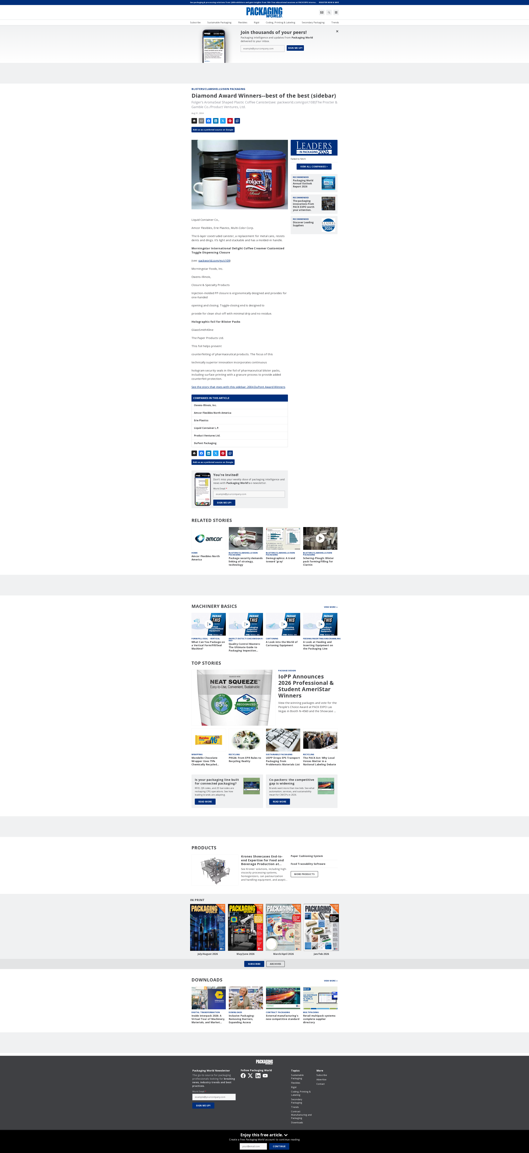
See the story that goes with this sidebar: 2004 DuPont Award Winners (238, 387)
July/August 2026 (208, 954)
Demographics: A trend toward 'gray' (280, 560)
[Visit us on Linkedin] (258, 1075)
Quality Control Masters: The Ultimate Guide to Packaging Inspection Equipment (244, 647)
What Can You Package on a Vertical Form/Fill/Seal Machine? (208, 645)
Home (194, 552)
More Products (304, 874)
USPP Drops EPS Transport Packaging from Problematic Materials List (283, 761)
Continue (279, 1146)
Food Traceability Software (308, 863)
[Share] (208, 121)
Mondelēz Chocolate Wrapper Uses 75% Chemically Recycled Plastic (204, 761)
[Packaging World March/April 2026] (283, 927)
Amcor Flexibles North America (212, 412)
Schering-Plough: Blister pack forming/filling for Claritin (318, 561)
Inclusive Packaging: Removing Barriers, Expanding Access (241, 1019)
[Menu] (336, 12)
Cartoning (272, 638)
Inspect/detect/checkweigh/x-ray (246, 639)
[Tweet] (223, 121)
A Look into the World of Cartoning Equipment (282, 643)
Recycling (234, 754)
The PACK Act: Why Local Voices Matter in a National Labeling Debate (319, 761)
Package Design (287, 670)
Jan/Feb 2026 (321, 954)
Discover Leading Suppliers (303, 224)
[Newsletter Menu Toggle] (322, 12)
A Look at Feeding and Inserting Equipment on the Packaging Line (318, 645)
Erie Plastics (201, 420)
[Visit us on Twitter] (250, 1075)
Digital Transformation (205, 1012)
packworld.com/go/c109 (214, 260)
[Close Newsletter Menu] (337, 31)
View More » (331, 607)
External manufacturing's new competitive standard (282, 1017)
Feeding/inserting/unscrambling (322, 638)
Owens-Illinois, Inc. (205, 405)
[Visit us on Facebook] (243, 1075)
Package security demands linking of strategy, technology (246, 561)
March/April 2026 (283, 954)
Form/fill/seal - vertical (205, 638)
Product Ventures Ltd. (207, 435)
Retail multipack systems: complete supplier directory (319, 1019)
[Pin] (230, 121)
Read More (205, 801)
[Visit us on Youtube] (265, 1075)
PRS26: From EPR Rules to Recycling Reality (245, 759)
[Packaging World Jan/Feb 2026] (321, 927)
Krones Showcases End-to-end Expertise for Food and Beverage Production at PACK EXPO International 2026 (262, 860)
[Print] (194, 121)
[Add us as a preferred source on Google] (237, 121)
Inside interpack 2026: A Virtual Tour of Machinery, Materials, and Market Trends (208, 1019)
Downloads (235, 1012)
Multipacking (311, 1012)
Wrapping (197, 754)
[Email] (201, 121)
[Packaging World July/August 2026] (207, 927)
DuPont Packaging (205, 443)
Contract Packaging (278, 1012)
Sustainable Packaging (279, 754)
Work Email (220, 488)
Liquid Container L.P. (206, 428)
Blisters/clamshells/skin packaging (218, 89)
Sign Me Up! (295, 48)
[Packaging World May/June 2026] (245, 927)
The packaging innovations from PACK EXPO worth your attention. (303, 205)
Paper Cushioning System (307, 856)
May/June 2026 (245, 954)
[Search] (329, 12)
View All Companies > (314, 166)
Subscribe (254, 963)
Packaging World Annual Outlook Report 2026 (303, 183)
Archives (275, 963)
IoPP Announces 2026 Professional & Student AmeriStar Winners (306, 686)
